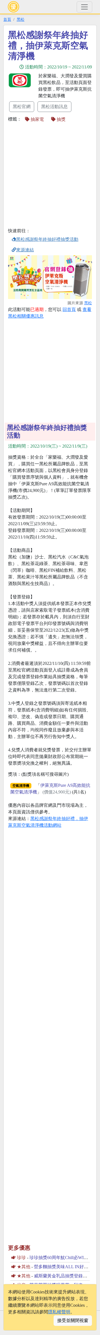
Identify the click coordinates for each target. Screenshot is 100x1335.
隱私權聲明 (59, 1312)
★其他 (23, 1266)
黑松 (20, 19)
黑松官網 (22, 106)
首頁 (7, 19)
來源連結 (25, 249)
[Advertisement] (50, 176)
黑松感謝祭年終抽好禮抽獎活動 (47, 239)
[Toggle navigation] (84, 6)
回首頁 (69, 309)
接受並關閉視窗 (72, 1320)
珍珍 (21, 1257)
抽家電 (36, 119)
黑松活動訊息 (54, 106)
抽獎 (61, 119)
